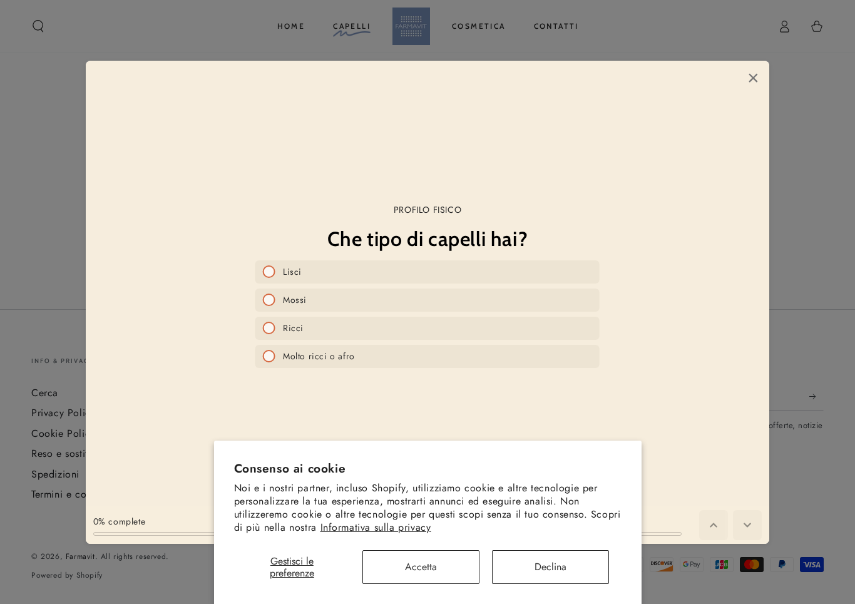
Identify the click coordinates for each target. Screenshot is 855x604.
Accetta (421, 567)
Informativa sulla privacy (375, 527)
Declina (550, 567)
